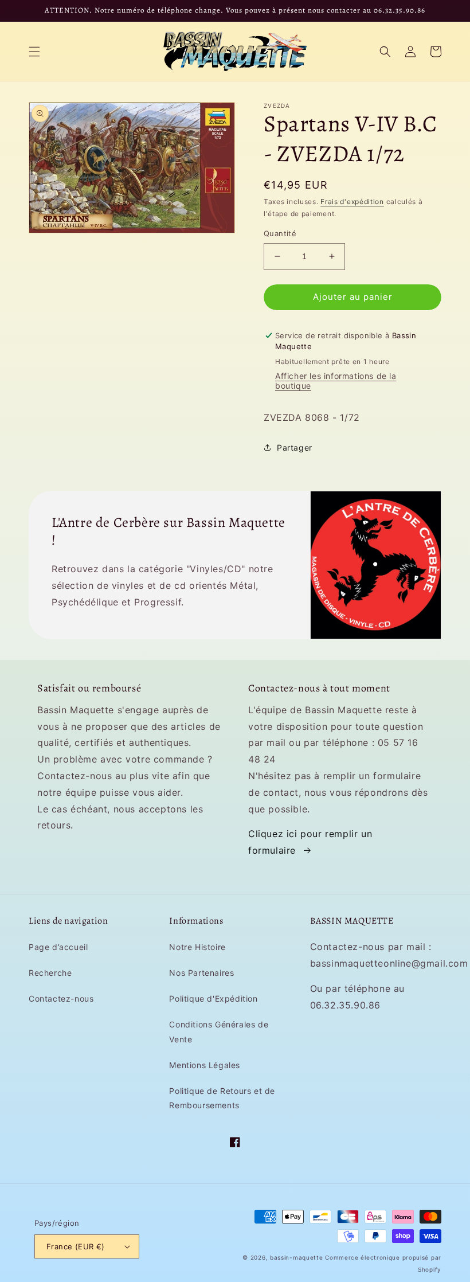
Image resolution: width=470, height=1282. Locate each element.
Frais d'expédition (352, 201)
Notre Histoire (197, 947)
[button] (34, 51)
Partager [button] (294, 447)
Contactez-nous (61, 998)
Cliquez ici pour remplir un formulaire (310, 842)
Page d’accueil (58, 947)
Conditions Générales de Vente (218, 1031)
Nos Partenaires (201, 973)
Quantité (280, 233)
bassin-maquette (296, 1257)
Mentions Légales (204, 1065)
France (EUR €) (75, 1246)
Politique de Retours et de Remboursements (222, 1098)
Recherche (50, 973)
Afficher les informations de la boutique (336, 380)
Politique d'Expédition (213, 998)
